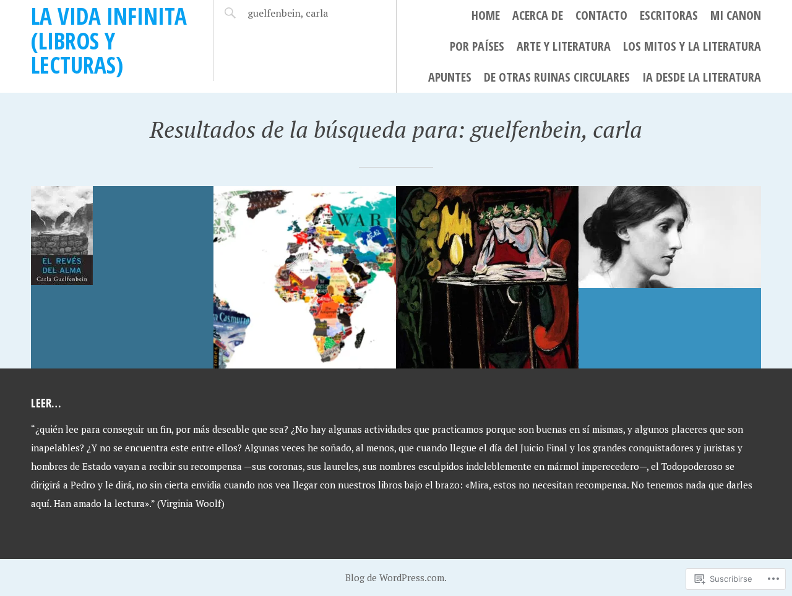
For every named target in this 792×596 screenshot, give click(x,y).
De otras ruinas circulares (557, 77)
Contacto (601, 15)
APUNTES (449, 77)
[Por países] (304, 277)
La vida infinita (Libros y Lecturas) (109, 40)
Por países (477, 46)
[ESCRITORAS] (487, 277)
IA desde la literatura (701, 77)
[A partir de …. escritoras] (670, 277)
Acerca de (537, 15)
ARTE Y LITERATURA (564, 46)
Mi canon (735, 15)
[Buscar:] (298, 13)
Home (485, 15)
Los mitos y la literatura (692, 46)
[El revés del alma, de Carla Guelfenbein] (122, 277)
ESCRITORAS (669, 15)
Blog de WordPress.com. (396, 577)
